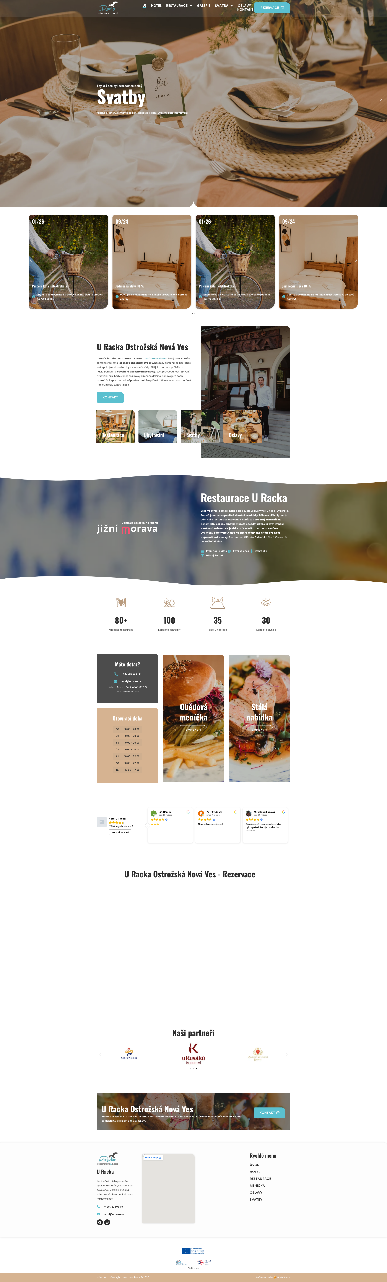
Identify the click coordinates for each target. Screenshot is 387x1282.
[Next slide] (380, 99)
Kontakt (245, 10)
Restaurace (177, 6)
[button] (31, 260)
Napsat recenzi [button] (120, 832)
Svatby (256, 1200)
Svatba (221, 6)
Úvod (254, 1165)
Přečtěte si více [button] (159, 838)
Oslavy (244, 6)
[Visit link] (68, 262)
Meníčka (257, 1186)
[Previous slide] (6, 99)
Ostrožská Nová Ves (155, 358)
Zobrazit (193, 730)
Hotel (156, 6)
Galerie (203, 6)
